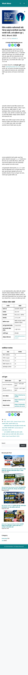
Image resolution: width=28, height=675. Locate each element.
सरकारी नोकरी (5, 423)
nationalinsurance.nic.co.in (13, 66)
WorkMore (10, 546)
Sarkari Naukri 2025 (19, 421)
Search (3, 443)
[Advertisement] (14, 90)
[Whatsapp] (12, 45)
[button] (20, 3)
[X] (18, 45)
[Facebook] (9, 45)
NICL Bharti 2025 (8, 421)
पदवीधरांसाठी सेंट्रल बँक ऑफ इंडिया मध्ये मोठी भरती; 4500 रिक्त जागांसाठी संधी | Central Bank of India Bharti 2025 (14, 428)
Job (5, 419)
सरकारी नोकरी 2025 (13, 423)
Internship (4, 538)
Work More (6, 3)
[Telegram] (15, 45)
